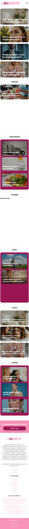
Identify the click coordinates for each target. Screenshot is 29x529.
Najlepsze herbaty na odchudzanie (11, 167)
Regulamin (14, 527)
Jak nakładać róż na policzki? (11, 410)
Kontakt (14, 472)
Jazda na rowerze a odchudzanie (10, 264)
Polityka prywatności (14, 520)
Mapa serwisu (14, 523)
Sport (14, 250)
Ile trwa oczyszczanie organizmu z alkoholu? (10, 95)
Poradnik (14, 195)
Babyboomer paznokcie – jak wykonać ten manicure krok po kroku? (14, 73)
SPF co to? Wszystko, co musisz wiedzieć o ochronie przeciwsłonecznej (14, 38)
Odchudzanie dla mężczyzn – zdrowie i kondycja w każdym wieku (13, 184)
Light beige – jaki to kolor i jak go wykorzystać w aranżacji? (15, 20)
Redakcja (15, 470)
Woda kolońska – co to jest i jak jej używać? (13, 55)
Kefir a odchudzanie (11, 152)
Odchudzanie (14, 137)
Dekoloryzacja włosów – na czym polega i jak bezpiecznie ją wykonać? (14, 499)
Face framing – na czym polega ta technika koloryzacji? (11, 337)
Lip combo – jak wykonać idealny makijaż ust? (14, 503)
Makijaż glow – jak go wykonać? (11, 393)
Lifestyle (14, 82)
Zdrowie (15, 363)
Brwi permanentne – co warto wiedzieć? (12, 377)
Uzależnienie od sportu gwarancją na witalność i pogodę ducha (13, 280)
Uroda (14, 308)
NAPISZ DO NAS (14, 428)
